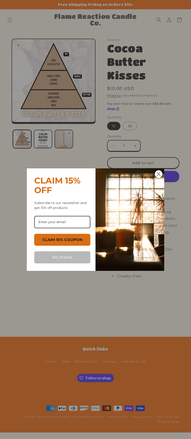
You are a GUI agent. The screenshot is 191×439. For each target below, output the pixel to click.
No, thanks (62, 257)
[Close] (158, 174)
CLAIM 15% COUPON (62, 240)
